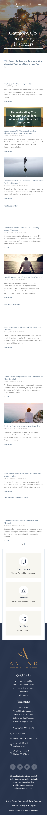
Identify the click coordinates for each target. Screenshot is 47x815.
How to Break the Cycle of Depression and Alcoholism (21, 521)
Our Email (23, 597)
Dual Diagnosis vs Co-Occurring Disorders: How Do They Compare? (23, 181)
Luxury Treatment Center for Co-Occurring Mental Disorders (21, 228)
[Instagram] (34, 767)
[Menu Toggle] (39, 4)
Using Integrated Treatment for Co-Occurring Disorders (22, 328)
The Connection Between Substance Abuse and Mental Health (22, 474)
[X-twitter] (27, 767)
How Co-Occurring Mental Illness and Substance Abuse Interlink (23, 377)
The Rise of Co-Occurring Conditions (19, 83)
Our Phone (23, 626)
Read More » (8, 101)
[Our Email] (23, 590)
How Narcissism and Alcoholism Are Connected (23, 277)
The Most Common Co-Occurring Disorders (22, 426)
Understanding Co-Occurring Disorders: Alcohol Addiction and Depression (20, 132)
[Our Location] (23, 561)
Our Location (23, 569)
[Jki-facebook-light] (13, 767)
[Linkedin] (20, 767)
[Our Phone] (23, 619)
